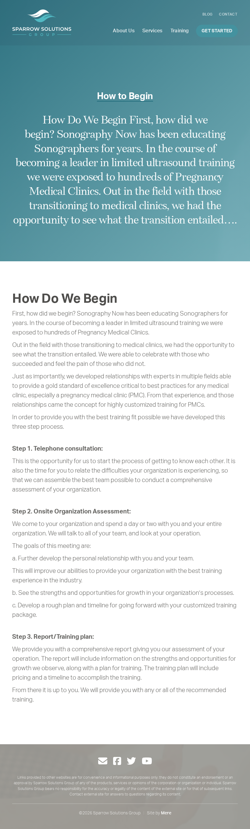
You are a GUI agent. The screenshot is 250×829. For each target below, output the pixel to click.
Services (152, 30)
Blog (207, 14)
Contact (228, 14)
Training (179, 30)
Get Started (217, 31)
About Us (123, 30)
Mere (166, 813)
